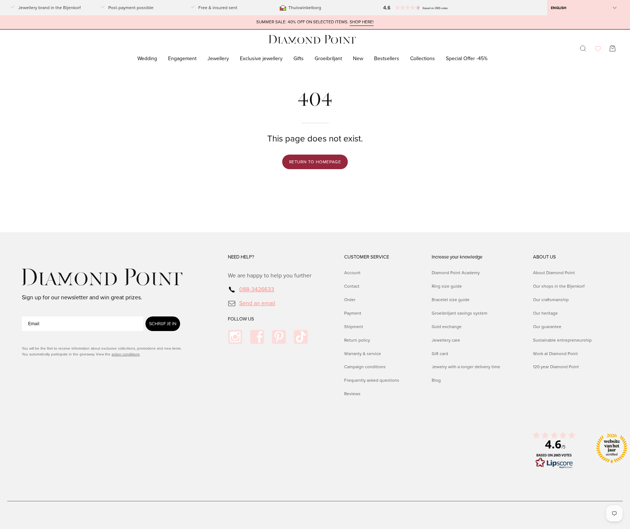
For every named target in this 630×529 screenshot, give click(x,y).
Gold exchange (447, 326)
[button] (408, 7)
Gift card (440, 353)
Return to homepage (315, 162)
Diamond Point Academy (456, 272)
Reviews (352, 393)
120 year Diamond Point (556, 366)
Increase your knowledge (457, 257)
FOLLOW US (241, 319)
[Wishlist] (597, 48)
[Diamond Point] (312, 39)
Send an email (257, 303)
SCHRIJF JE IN (162, 324)
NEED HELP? (241, 257)
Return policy (357, 340)
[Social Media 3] (279, 337)
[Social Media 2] (257, 337)
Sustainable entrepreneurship (562, 340)
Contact (351, 286)
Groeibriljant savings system (459, 313)
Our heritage (545, 313)
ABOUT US (544, 257)
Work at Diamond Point (555, 353)
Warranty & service (362, 353)
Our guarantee (547, 326)
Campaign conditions (365, 366)
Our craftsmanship (551, 299)
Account (352, 272)
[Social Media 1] (235, 337)
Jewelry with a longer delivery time (466, 366)
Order (349, 299)
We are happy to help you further (269, 275)
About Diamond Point (554, 272)
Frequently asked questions (371, 380)
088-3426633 (256, 289)
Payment (352, 313)
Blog (436, 380)
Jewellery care (446, 340)
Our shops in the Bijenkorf (558, 286)
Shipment (353, 326)
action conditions (126, 354)
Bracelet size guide (451, 299)
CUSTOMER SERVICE (366, 257)
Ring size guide (447, 286)
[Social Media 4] (300, 337)
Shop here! (362, 22)
